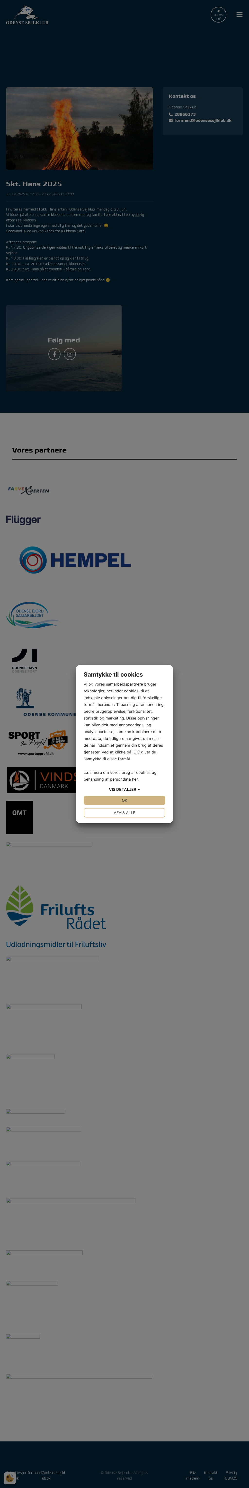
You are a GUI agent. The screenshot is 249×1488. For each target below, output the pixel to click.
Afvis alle (124, 812)
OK (124, 800)
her (135, 779)
